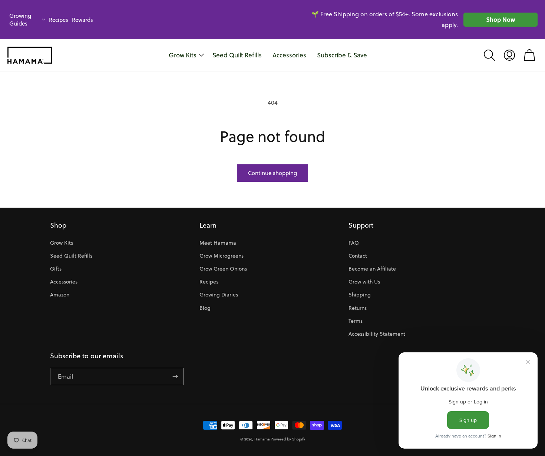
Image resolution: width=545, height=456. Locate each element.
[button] (489, 55)
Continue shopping (272, 173)
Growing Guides (20, 19)
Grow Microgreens (221, 255)
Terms (356, 321)
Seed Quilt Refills (71, 255)
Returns (358, 308)
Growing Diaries (218, 294)
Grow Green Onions (223, 268)
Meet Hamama (217, 243)
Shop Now (500, 19)
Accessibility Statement (377, 334)
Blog (205, 308)
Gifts (56, 268)
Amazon (59, 294)
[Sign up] (175, 376)
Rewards (82, 20)
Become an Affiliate (372, 268)
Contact (358, 255)
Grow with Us (364, 281)
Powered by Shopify (288, 439)
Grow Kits (61, 243)
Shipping (360, 294)
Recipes (58, 20)
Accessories (63, 281)
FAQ (354, 243)
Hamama (262, 439)
